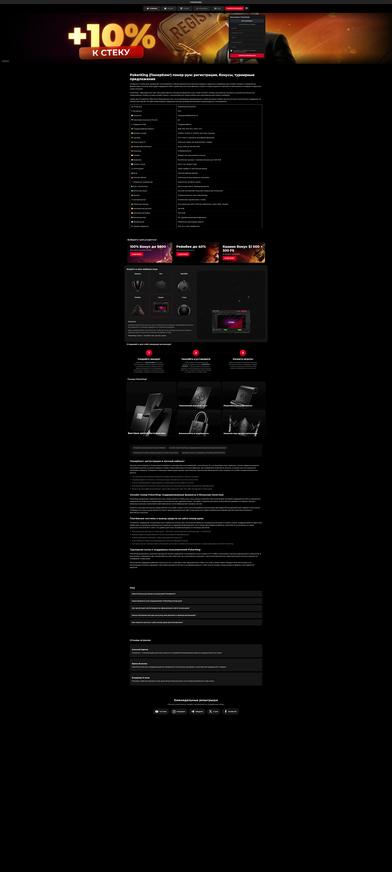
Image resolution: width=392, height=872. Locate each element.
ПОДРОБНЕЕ (229, 258)
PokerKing (203, 8)
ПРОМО (170, 8)
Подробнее (136, 254)
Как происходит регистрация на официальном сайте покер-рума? (161, 608)
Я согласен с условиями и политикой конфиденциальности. (244, 51)
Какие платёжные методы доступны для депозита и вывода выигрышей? (164, 615)
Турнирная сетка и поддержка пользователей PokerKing (203, 452)
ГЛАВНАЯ (153, 8)
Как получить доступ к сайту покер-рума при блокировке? (157, 622)
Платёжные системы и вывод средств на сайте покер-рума (155, 452)
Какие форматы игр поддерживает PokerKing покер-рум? (157, 601)
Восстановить (247, 21)
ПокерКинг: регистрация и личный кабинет (149, 448)
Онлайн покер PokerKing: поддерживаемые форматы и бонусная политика (197, 448)
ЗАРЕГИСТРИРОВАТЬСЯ (247, 55)
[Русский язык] (246, 8)
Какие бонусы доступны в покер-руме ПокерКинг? (154, 594)
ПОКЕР (186, 8)
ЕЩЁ (219, 8)
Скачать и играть (234, 8)
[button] (4, 61)
